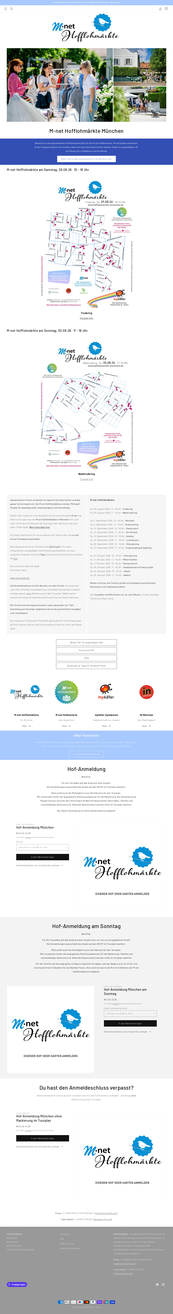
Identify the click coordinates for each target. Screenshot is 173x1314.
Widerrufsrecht (67, 1243)
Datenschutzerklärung (70, 1248)
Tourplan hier (86, 479)
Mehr (24, 726)
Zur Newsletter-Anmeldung (86, 754)
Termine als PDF (86, 650)
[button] (6, 9)
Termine (19, 842)
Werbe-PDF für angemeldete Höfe (86, 642)
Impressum (65, 1234)
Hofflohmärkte (84, 1307)
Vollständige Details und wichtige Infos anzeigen (38, 865)
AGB (62, 1239)
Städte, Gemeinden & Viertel (115, 1008)
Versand (28, 837)
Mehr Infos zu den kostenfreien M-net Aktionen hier (86, 159)
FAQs (86, 658)
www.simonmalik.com (106, 1213)
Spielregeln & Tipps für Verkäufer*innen (86, 665)
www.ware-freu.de (103, 1219)
